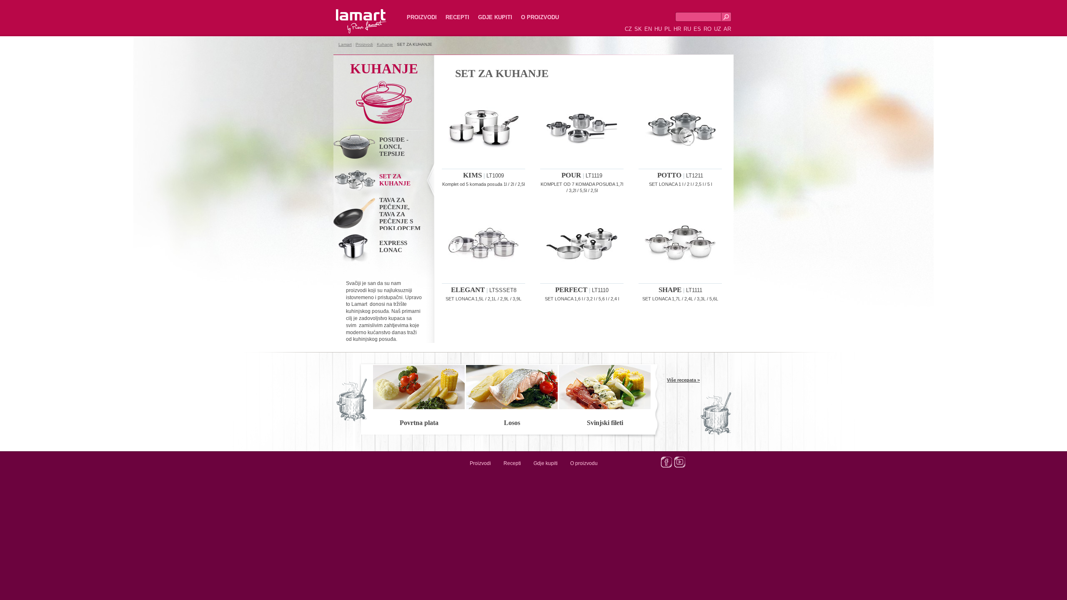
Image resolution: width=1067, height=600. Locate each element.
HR (677, 29)
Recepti (457, 17)
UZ (717, 29)
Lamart (352, 14)
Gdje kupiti (495, 17)
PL (667, 29)
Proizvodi (422, 17)
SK (638, 29)
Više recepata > (683, 380)
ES (697, 29)
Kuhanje (385, 44)
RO (707, 29)
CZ (628, 29)
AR (727, 29)
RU (687, 29)
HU (658, 29)
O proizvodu (540, 17)
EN (648, 29)
